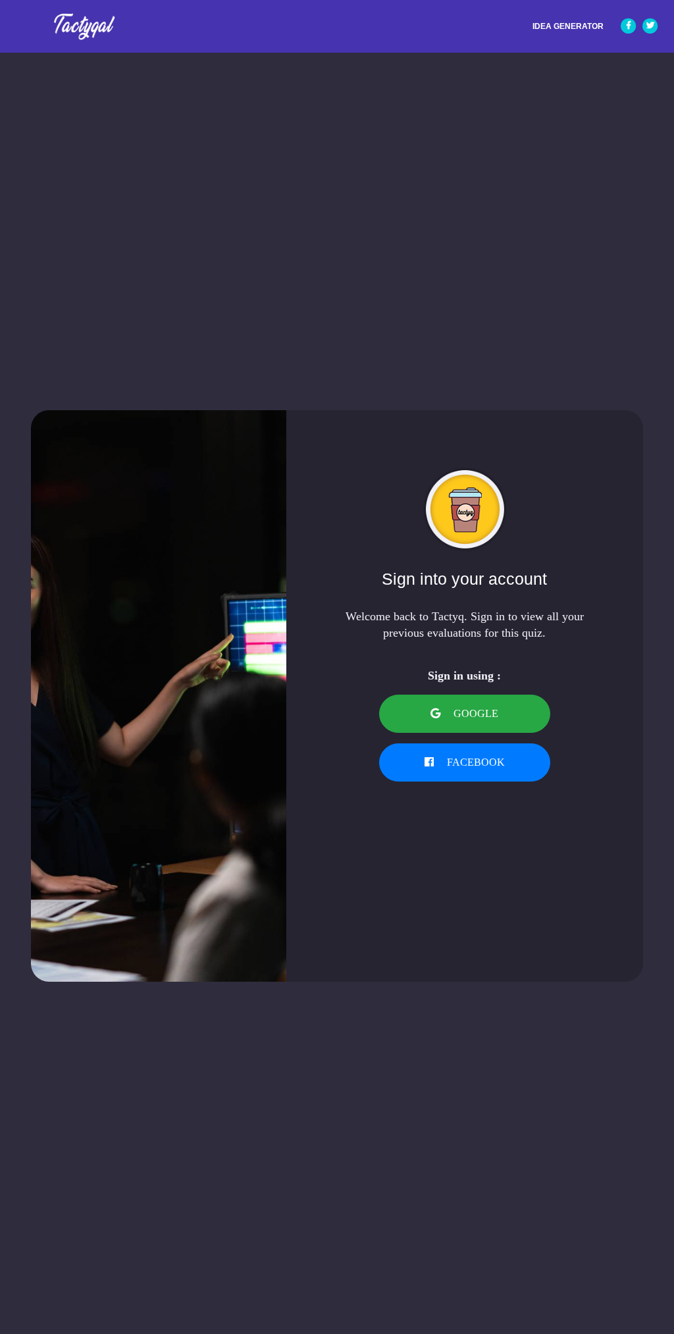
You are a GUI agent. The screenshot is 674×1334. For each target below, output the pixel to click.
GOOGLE (474, 713)
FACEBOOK (474, 762)
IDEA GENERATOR (568, 26)
